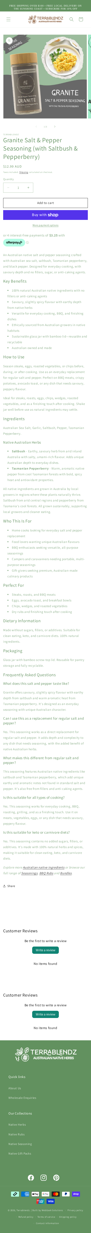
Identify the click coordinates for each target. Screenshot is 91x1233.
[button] (8, 19)
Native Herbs (17, 1124)
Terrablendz (23, 1210)
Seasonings (29, 873)
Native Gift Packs (19, 1153)
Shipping (23, 172)
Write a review (45, 950)
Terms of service (46, 1216)
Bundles (66, 873)
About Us (14, 1088)
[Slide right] (54, 126)
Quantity (8, 179)
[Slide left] (36, 126)
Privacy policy (75, 1210)
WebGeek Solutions (52, 1210)
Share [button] (11, 886)
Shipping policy (68, 1216)
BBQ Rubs (46, 873)
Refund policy (25, 1216)
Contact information (47, 1223)
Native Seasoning (20, 1144)
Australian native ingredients (43, 867)
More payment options (46, 225)
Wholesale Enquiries (22, 1098)
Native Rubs (16, 1134)
